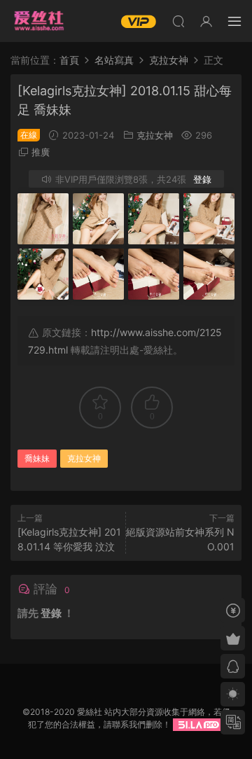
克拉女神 (154, 135)
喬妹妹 (37, 458)
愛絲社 (38, 21)
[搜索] (179, 21)
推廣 (40, 152)
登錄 (202, 179)
